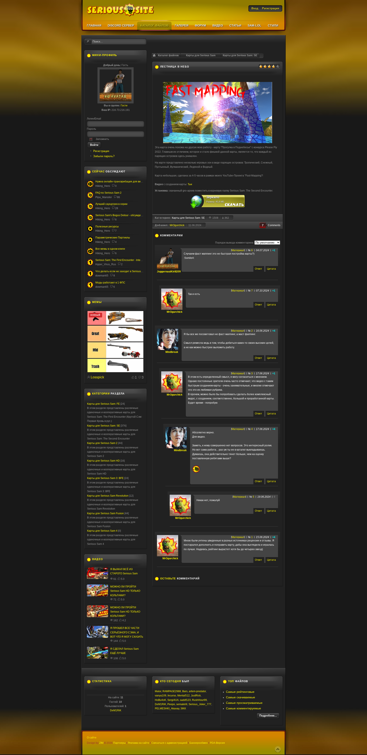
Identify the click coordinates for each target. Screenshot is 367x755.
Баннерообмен (198, 742)
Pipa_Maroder (103, 197)
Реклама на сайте (138, 742)
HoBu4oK (160, 700)
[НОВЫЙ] (115, 371)
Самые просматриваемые (244, 702)
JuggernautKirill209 (169, 271)
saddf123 (185, 700)
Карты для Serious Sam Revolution (107, 495)
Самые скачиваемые (240, 697)
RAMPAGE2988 (171, 691)
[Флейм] (90, 208)
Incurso (172, 695)
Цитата (271, 268)
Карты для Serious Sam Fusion (105, 513)
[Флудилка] (90, 186)
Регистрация (101, 151)
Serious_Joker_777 (200, 704)
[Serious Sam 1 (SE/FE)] (90, 264)
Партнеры (119, 742)
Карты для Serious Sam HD (103, 460)
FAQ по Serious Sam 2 (108, 192)
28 (116, 208)
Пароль (91, 128)
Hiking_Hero (102, 186)
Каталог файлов (168, 55)
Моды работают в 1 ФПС (110, 282)
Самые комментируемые (243, 708)
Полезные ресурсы (107, 226)
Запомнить (102, 139)
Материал (238, 250)
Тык (190, 184)
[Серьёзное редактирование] (90, 231)
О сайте (91, 737)
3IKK (183, 708)
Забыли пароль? (103, 156)
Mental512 (183, 695)
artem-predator (197, 691)
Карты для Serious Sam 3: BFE (105, 478)
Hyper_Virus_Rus (105, 264)
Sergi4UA (173, 700)
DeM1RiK (115, 710)
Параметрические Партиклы (112, 237)
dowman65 (101, 275)
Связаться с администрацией (169, 742)
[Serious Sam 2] (90, 197)
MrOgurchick (177, 225)
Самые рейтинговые (240, 691)
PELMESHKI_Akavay (167, 708)
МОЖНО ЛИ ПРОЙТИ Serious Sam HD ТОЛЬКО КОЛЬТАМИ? (125, 591)
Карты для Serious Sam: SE (240, 55)
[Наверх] (278, 749)
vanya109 (160, 695)
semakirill (181, 704)
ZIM (101, 742)
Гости (124, 105)
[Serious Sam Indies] (90, 219)
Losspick (97, 377)
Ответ (258, 268)
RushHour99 (199, 700)
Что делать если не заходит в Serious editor (121, 271)
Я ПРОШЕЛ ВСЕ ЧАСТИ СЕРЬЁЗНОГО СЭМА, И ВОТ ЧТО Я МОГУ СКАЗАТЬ (126, 632)
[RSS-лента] (185, 235)
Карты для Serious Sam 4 (102, 530)
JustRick (196, 695)
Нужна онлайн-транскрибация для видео (120, 181)
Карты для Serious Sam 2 (102, 443)
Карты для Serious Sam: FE (103, 403)
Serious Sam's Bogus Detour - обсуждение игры (123, 215)
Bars (185, 691)
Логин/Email (94, 118)
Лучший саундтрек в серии (111, 204)
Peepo (171, 704)
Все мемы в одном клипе (110, 248)
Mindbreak (171, 352)
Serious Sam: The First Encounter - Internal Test (122, 260)
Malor (158, 691)
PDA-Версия (217, 742)
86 (118, 197)
